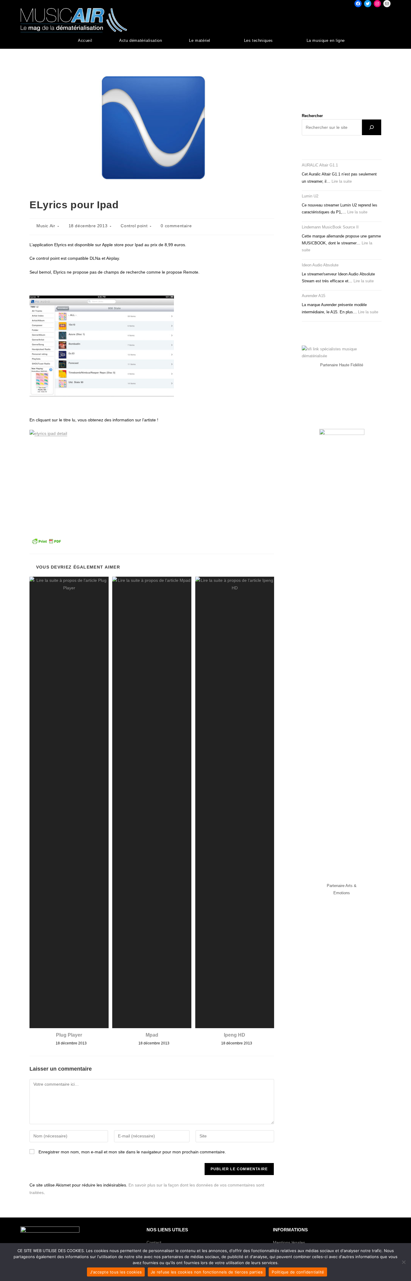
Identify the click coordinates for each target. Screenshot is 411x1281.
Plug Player (69, 1035)
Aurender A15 (313, 295)
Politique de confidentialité (298, 1272)
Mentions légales (289, 1242)
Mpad (152, 1035)
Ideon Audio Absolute (320, 265)
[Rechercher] (372, 127)
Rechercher (312, 115)
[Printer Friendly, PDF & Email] (46, 540)
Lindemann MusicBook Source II (330, 227)
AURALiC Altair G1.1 (320, 165)
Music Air (45, 225)
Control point (134, 225)
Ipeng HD (234, 1035)
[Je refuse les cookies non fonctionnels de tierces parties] (403, 1262)
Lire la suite (342, 181)
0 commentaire (176, 225)
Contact (154, 1242)
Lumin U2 (310, 196)
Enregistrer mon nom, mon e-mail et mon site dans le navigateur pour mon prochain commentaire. (132, 1151)
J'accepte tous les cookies (116, 1272)
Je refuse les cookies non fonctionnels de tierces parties (207, 1272)
